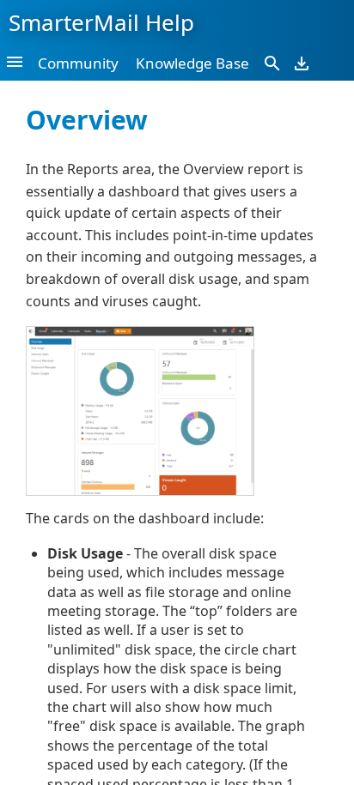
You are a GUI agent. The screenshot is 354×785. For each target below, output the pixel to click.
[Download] (301, 63)
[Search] (272, 63)
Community (78, 63)
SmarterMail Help (101, 22)
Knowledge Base (192, 63)
